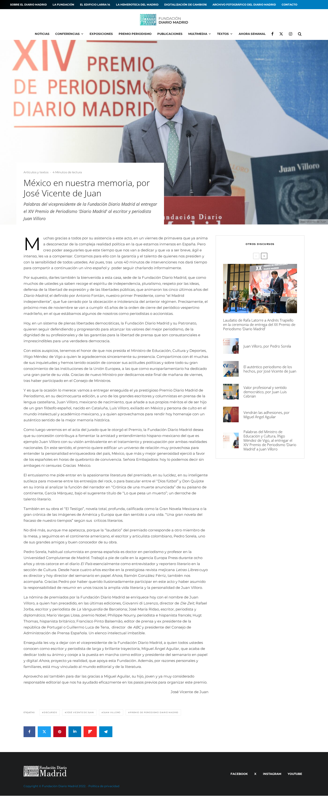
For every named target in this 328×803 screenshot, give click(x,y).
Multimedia (197, 34)
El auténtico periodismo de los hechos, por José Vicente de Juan (269, 369)
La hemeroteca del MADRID (137, 4)
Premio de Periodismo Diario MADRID (154, 712)
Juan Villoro (112, 712)
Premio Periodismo (135, 34)
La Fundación (63, 4)
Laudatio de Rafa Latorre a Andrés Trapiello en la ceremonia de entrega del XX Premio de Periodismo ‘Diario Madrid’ (259, 324)
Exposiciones (101, 34)
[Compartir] (29, 731)
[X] (281, 34)
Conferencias (67, 34)
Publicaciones (169, 34)
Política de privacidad (103, 786)
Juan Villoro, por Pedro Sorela (267, 346)
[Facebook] (272, 34)
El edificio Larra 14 (95, 4)
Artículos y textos (36, 172)
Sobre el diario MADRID (28, 4)
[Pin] (59, 731)
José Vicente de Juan (80, 712)
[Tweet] (44, 731)
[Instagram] (290, 34)
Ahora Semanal (252, 34)
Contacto (289, 4)
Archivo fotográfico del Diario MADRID (244, 4)
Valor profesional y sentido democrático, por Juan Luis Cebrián (265, 391)
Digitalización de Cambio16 (185, 4)
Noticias (42, 34)
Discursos (50, 712)
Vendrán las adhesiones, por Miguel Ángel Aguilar (266, 414)
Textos (223, 34)
